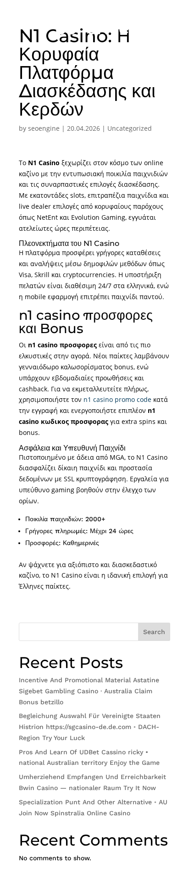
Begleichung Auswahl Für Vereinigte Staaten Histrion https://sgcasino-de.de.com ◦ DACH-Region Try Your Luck (90, 726)
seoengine (44, 128)
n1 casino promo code (117, 399)
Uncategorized (129, 128)
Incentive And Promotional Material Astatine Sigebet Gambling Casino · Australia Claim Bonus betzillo (89, 691)
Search (154, 631)
